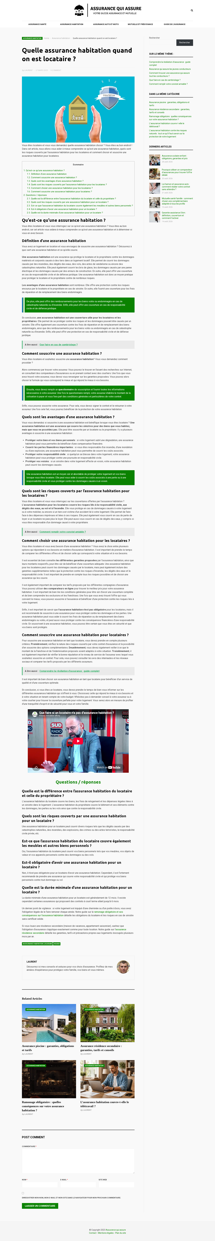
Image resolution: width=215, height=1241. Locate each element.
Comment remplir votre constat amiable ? (168, 84)
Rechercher (154, 38)
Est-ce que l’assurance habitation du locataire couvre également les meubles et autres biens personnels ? (80, 205)
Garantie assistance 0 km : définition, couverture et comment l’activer (174, 215)
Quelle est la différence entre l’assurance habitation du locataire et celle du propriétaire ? (71, 198)
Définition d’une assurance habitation (47, 174)
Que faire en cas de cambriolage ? (164, 80)
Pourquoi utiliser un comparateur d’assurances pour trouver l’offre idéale (177, 172)
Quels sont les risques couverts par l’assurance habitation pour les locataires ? (67, 184)
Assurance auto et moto (106, 24)
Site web (103, 1180)
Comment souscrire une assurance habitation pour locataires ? (59, 191)
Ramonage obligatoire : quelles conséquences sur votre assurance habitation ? (43, 1106)
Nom (24, 1180)
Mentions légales (106, 1233)
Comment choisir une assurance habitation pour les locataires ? (60, 188)
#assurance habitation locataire (37, 944)
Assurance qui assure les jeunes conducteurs (170, 69)
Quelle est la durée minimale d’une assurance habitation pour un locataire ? (65, 212)
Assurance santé (37, 24)
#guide (57, 944)
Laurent (29, 1054)
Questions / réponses (35, 195)
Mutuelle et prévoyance (140, 24)
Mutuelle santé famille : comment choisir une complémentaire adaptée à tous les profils (177, 201)
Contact (92, 1233)
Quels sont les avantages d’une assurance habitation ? (55, 181)
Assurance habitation (71, 24)
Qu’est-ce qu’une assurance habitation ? (44, 170)
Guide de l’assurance (174, 24)
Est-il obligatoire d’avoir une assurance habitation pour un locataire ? (62, 209)
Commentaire (29, 1146)
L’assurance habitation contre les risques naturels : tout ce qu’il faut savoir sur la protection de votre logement (168, 133)
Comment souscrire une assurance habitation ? (52, 177)
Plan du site (120, 1233)
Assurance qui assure (116, 1230)
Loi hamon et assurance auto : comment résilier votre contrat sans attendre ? (176, 187)
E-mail (64, 1180)
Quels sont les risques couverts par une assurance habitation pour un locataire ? (68, 202)
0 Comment (56, 70)
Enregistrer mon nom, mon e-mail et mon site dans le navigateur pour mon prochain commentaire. (71, 1198)
